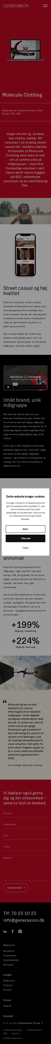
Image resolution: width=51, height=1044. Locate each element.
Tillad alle (25, 538)
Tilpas (25, 547)
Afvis (25, 529)
